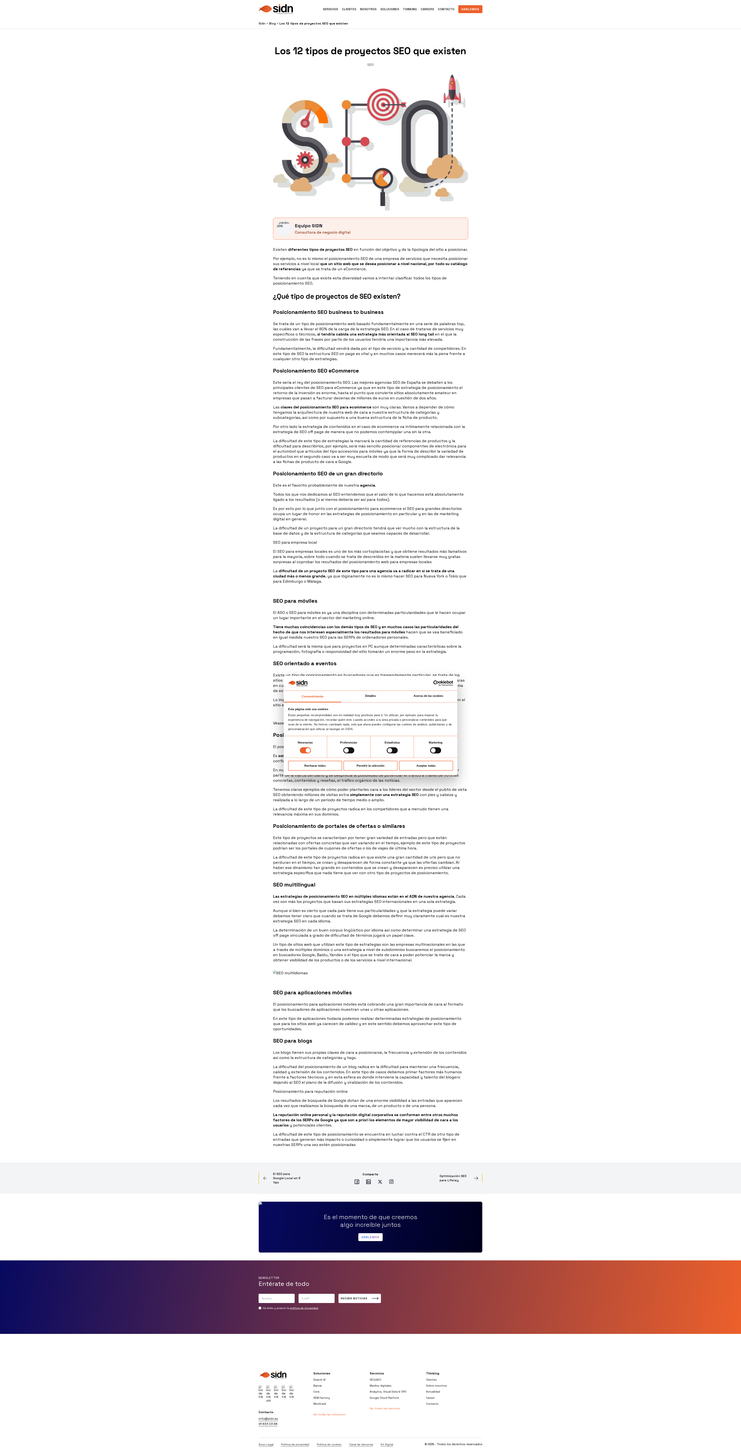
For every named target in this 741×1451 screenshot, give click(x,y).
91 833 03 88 (268, 1424)
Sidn (262, 23)
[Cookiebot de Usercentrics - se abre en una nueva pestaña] (436, 683)
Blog (272, 23)
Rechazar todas (315, 765)
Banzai (317, 1385)
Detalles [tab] (370, 696)
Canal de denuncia (361, 1444)
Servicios (377, 1373)
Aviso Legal (266, 1444)
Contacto (446, 9)
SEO (370, 64)
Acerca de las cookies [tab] (428, 696)
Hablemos (470, 9)
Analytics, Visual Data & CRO (388, 1391)
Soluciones (389, 9)
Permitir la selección (370, 765)
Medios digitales (381, 1385)
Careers (427, 9)
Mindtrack (319, 1403)
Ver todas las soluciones (329, 1414)
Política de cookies (329, 1444)
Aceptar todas (426, 765)
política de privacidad (304, 1308)
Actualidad (433, 1391)
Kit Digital (387, 1444)
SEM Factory (321, 1397)
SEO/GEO (375, 1379)
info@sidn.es (268, 1419)
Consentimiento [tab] (312, 696)
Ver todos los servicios (385, 1408)
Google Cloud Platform (384, 1397)
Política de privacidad (295, 1444)
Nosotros (368, 9)
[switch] (348, 750)
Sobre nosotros (436, 1385)
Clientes (349, 9)
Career (430, 1397)
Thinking (410, 9)
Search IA (319, 1379)
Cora (316, 1391)
